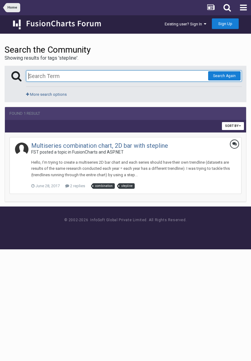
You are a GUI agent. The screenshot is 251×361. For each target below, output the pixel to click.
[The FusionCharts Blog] (105, 231)
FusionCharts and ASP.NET (98, 152)
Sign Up (225, 23)
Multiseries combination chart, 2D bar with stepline (99, 145)
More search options (48, 94)
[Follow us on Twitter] (133, 231)
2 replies (77, 186)
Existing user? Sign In (184, 24)
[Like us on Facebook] (119, 231)
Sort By (232, 126)
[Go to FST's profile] (21, 149)
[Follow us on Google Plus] (147, 231)
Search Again (224, 76)
